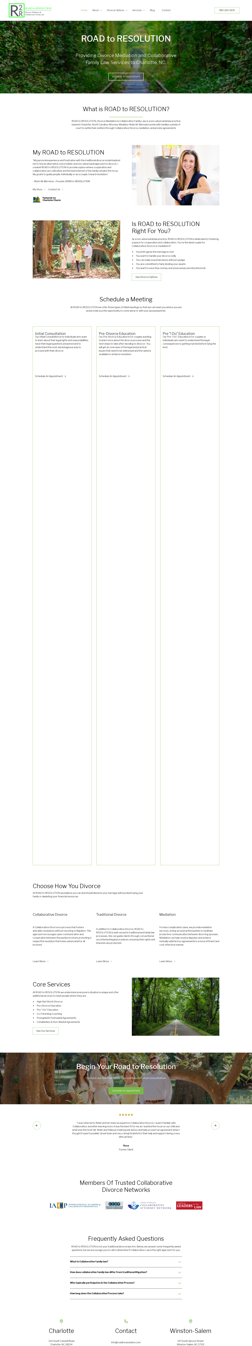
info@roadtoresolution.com (126, 1342)
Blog (152, 10)
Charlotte (61, 1330)
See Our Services (45, 1030)
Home (84, 10)
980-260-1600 (227, 10)
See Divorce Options (146, 277)
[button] (97, 10)
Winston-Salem (190, 1330)
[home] (29, 10)
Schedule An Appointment (126, 76)
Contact (166, 10)
